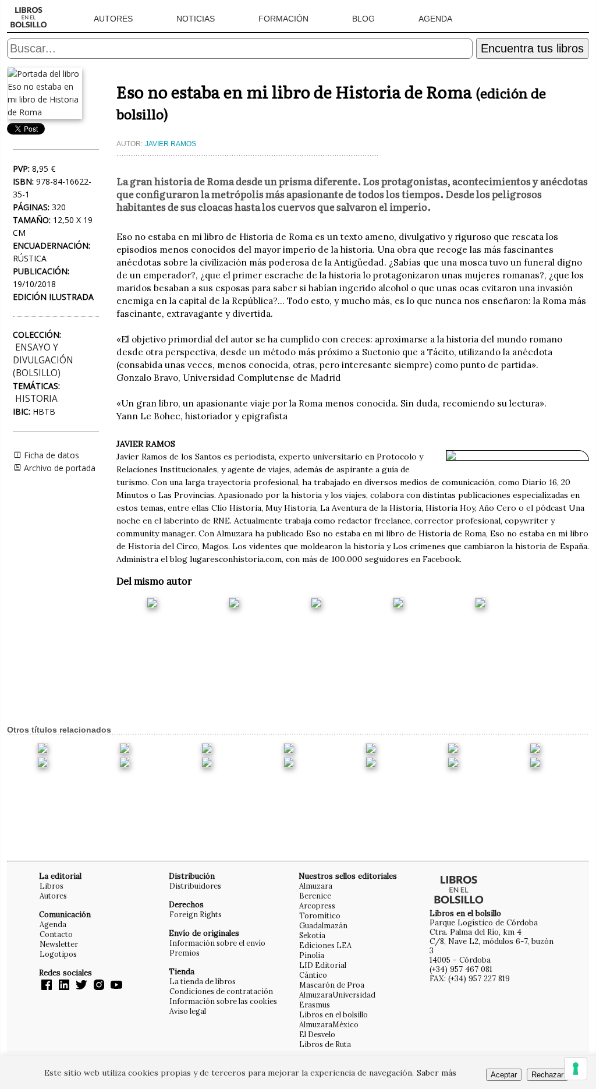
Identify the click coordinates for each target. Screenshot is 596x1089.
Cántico (313, 975)
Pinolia (311, 955)
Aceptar (504, 1074)
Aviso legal (187, 1011)
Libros (51, 885)
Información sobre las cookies (223, 1001)
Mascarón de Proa (331, 984)
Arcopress (317, 905)
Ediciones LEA (325, 945)
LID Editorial (322, 965)
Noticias (195, 18)
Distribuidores (195, 885)
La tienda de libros (202, 981)
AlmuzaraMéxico (329, 1024)
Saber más (436, 1072)
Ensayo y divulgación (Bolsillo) (43, 360)
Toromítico (319, 915)
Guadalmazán (323, 925)
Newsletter (59, 944)
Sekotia (312, 935)
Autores (113, 18)
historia (36, 399)
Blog (363, 18)
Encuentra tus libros (532, 48)
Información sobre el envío (217, 942)
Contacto (56, 934)
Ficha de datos (50, 455)
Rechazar (547, 1074)
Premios (184, 952)
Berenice (315, 895)
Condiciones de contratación (221, 991)
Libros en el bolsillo (333, 1014)
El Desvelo (317, 1034)
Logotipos (58, 954)
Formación (283, 18)
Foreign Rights (195, 914)
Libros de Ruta (325, 1044)
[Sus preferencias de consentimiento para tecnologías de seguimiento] (576, 1069)
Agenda (435, 18)
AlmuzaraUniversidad (337, 994)
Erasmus (314, 1004)
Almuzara (315, 885)
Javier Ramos (170, 144)
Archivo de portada (58, 467)
